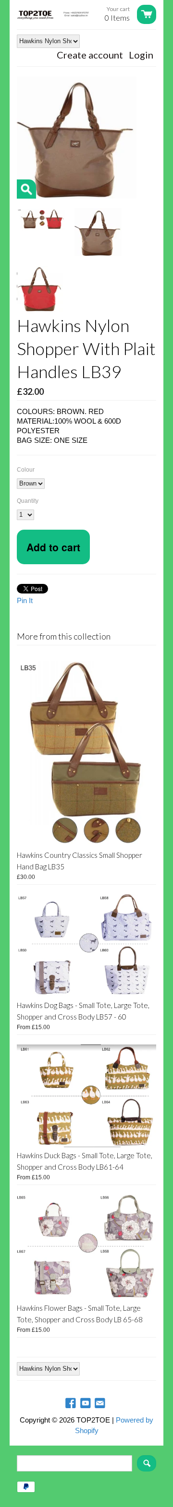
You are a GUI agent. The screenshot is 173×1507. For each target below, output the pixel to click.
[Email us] (101, 1404)
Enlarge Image (26, 189)
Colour (26, 469)
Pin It (25, 600)
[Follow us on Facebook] (71, 1404)
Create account (90, 54)
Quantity (27, 501)
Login (141, 54)
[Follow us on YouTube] (86, 1404)
